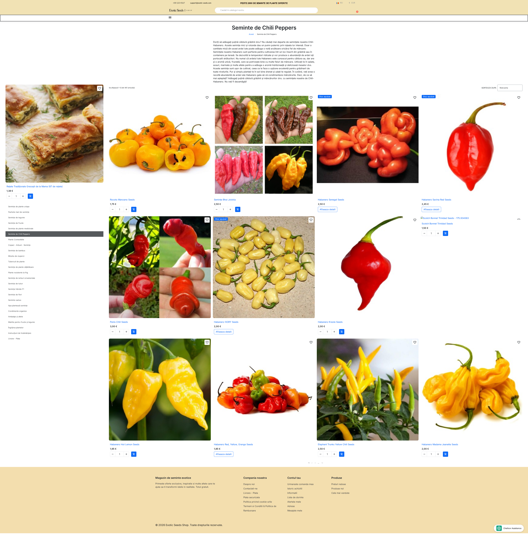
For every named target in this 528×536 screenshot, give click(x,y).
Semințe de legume (16, 217)
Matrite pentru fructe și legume (21, 322)
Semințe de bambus (16, 250)
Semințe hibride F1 (16, 289)
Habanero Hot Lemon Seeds (124, 444)
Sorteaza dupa (489, 88)
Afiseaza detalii (328, 209)
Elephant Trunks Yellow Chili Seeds (336, 444)
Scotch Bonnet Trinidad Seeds (437, 223)
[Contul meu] (346, 10)
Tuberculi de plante (16, 261)
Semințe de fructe (16, 223)
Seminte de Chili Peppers (19, 234)
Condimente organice (17, 311)
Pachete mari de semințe (18, 212)
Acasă (251, 34)
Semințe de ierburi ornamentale (21, 278)
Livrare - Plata (14, 338)
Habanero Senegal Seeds (331, 199)
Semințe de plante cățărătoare (21, 267)
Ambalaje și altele (15, 316)
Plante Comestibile (16, 239)
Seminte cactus (14, 300)
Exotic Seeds (176, 10)
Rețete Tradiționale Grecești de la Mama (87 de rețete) (35, 186)
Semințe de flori (15, 294)
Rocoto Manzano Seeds (122, 199)
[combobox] (266, 10)
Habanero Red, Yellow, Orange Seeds (233, 444)
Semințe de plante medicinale (20, 228)
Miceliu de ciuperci (16, 256)
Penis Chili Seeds (119, 322)
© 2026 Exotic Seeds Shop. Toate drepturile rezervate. (189, 525)
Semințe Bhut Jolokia (225, 199)
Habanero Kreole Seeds (330, 322)
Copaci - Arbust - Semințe (19, 245)
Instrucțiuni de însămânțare (19, 333)
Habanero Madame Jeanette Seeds (440, 444)
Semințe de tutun (15, 283)
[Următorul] (521, 463)
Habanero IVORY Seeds (226, 322)
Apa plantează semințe (18, 305)
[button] (356, 10)
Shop (189, 10)
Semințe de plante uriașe (18, 206)
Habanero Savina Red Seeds (436, 199)
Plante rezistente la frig (18, 272)
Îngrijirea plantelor (16, 327)
